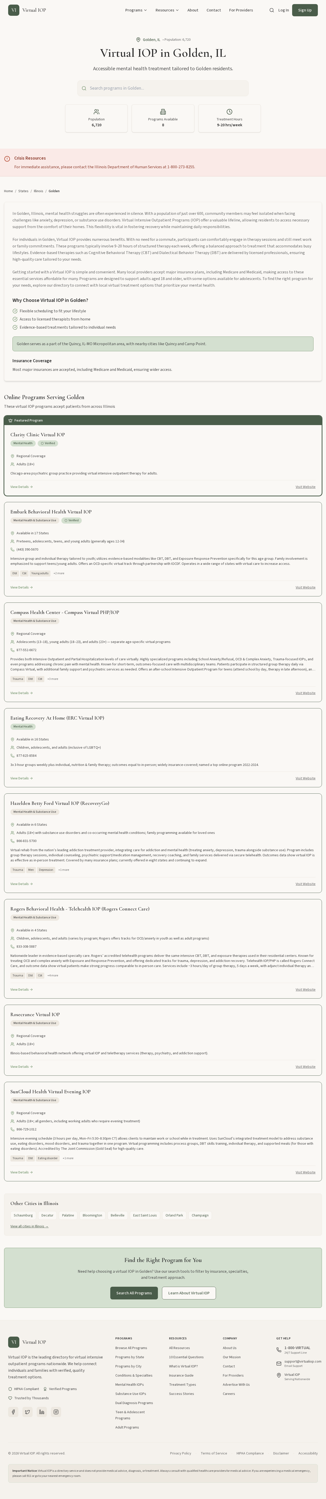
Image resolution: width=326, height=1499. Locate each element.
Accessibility (308, 1453)
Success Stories (181, 1393)
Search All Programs (134, 1293)
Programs (133, 10)
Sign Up (305, 10)
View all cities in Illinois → (29, 1226)
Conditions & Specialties (134, 1375)
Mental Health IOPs (129, 1384)
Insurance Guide (181, 1375)
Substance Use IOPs (130, 1393)
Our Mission (232, 1357)
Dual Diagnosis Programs (134, 1403)
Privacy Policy (180, 1453)
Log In (283, 10)
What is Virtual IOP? (183, 1366)
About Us (230, 1348)
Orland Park (174, 1215)
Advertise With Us (236, 1384)
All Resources (179, 1348)
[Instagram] (56, 1412)
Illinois (38, 191)
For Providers (241, 10)
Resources (165, 10)
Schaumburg (23, 1215)
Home (8, 191)
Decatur (47, 1215)
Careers (229, 1393)
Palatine (68, 1215)
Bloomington (92, 1215)
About (192, 10)
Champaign (200, 1215)
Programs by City (128, 1366)
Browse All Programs (131, 1348)
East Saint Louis (145, 1215)
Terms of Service (214, 1453)
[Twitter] (27, 1412)
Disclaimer (281, 1453)
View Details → (21, 486)
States (23, 191)
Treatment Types (182, 1384)
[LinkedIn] (42, 1412)
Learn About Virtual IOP (189, 1293)
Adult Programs (127, 1427)
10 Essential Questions (186, 1357)
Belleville (118, 1215)
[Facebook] (13, 1412)
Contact (214, 10)
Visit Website (306, 486)
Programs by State (129, 1357)
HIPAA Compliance (250, 1453)
